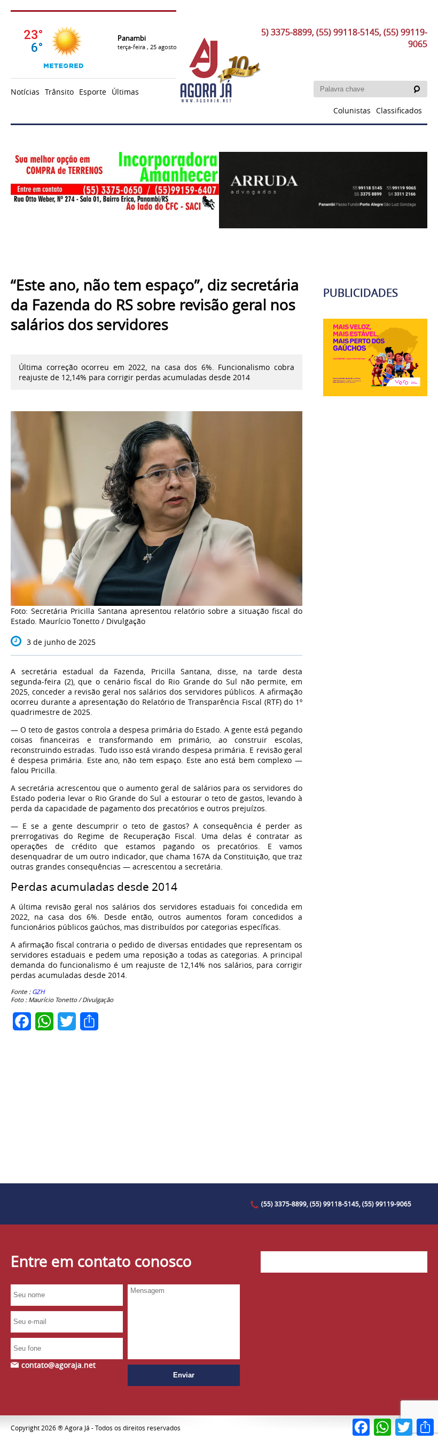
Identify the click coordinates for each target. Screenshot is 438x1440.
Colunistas (352, 110)
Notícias (25, 92)
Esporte (92, 92)
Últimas (125, 92)
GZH (38, 992)
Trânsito (59, 92)
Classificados (399, 110)
